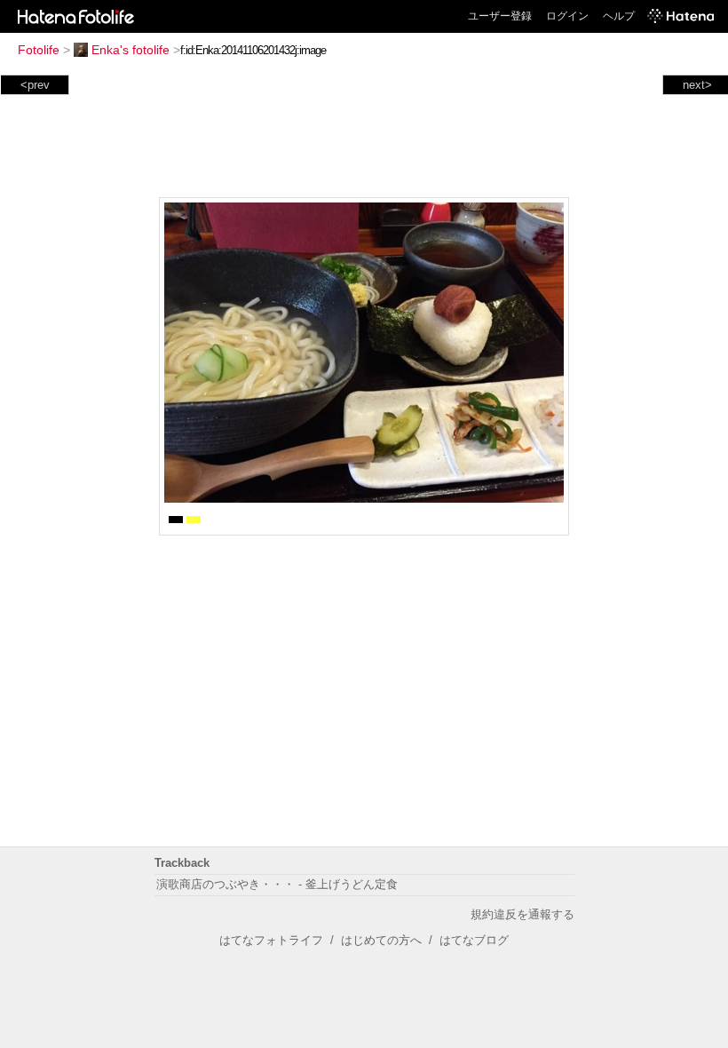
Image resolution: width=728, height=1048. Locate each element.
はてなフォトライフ (271, 940)
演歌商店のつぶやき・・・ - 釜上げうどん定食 (277, 884)
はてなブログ (474, 940)
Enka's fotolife (130, 50)
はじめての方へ (381, 940)
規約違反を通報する (522, 914)
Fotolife (38, 50)
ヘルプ (619, 16)
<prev (35, 84)
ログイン (567, 16)
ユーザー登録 (500, 16)
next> (697, 84)
